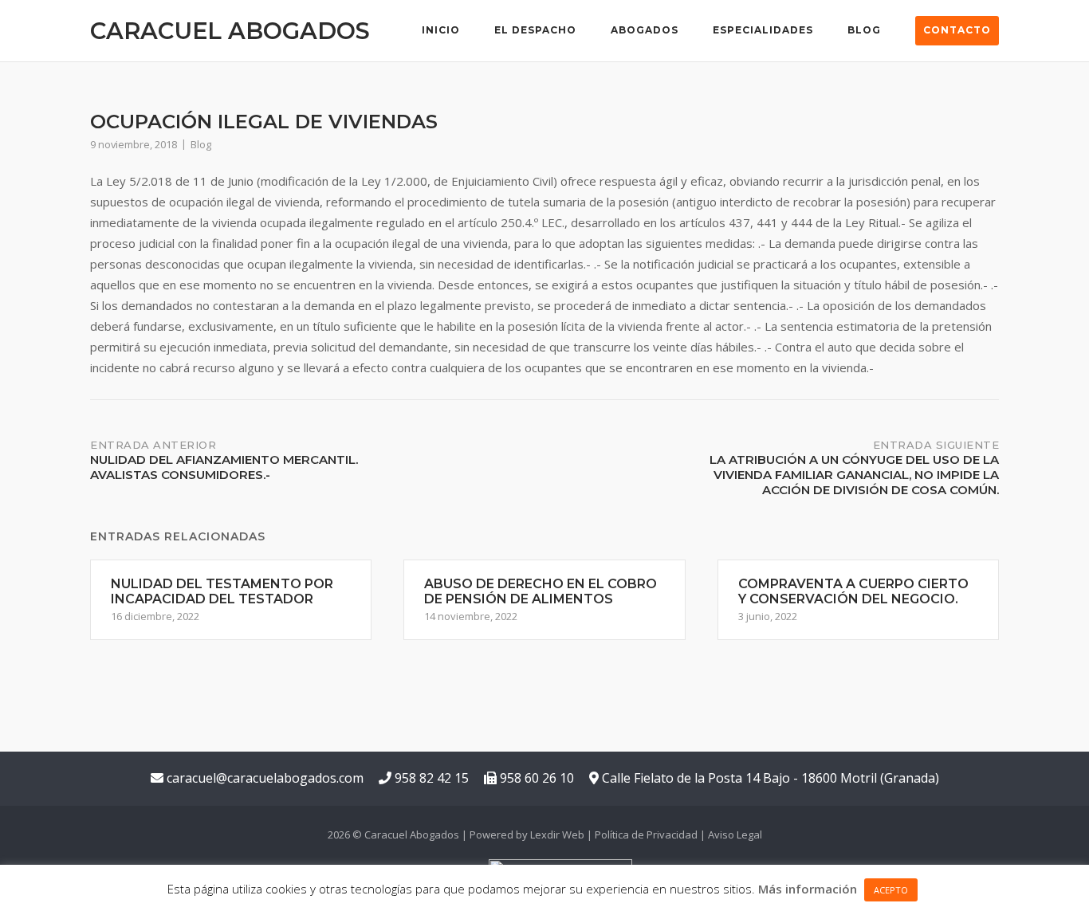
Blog (864, 30)
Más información (807, 889)
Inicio (441, 30)
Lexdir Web (557, 834)
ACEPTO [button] (891, 890)
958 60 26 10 (535, 778)
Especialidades (763, 30)
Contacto (957, 30)
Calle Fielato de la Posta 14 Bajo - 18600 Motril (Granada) (769, 778)
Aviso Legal (735, 834)
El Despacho (535, 30)
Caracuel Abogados (230, 31)
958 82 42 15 (430, 778)
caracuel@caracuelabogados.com (263, 778)
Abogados (644, 30)
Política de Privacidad (646, 834)
